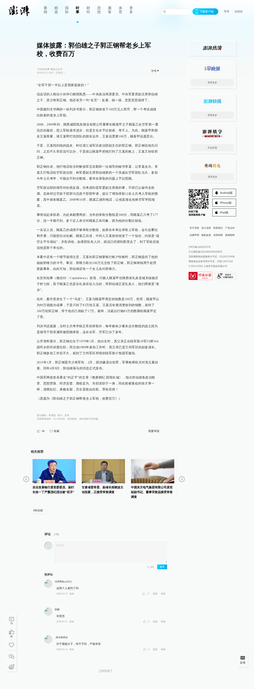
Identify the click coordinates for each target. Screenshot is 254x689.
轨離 (57, 609)
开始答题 (212, 147)
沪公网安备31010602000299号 (205, 251)
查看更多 (212, 82)
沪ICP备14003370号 (200, 247)
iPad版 (224, 212)
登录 (226, 11)
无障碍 (238, 11)
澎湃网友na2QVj (63, 581)
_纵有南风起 (61, 637)
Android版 (226, 192)
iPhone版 (226, 202)
